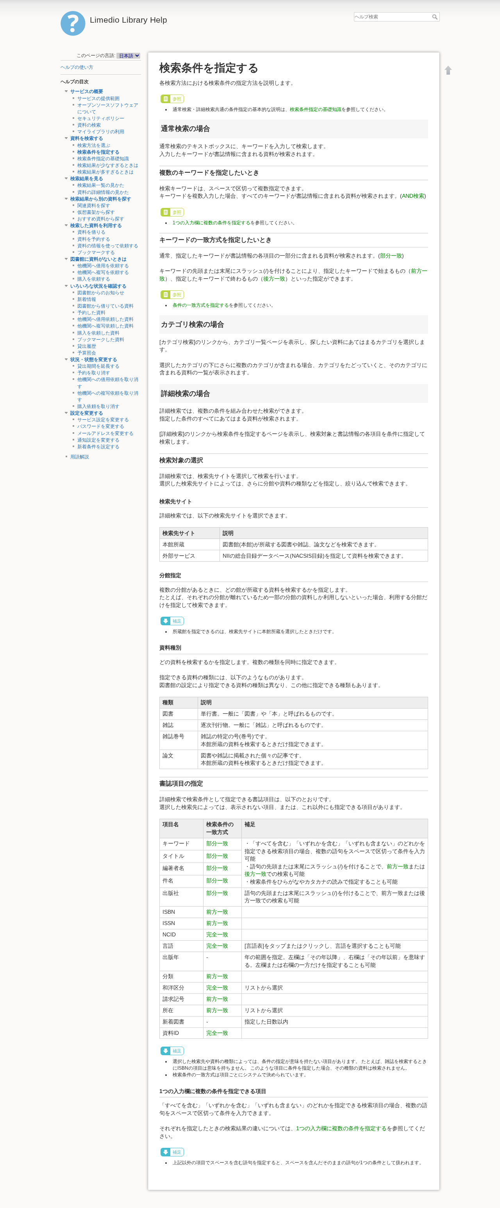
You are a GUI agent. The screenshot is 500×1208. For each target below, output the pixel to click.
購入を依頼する (93, 279)
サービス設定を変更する (103, 419)
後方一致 (274, 279)
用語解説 (79, 457)
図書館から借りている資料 (105, 306)
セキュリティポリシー (100, 118)
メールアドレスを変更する (105, 433)
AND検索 (413, 196)
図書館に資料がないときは (98, 259)
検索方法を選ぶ (93, 145)
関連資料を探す (93, 205)
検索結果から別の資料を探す (100, 199)
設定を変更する (86, 413)
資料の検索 (89, 125)
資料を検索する (86, 138)
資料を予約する (93, 239)
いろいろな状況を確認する (98, 286)
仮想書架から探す (96, 212)
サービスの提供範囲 (98, 98)
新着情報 (86, 299)
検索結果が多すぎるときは (105, 172)
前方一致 (398, 866)
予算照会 (86, 353)
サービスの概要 (86, 91)
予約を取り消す (93, 373)
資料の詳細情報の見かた (103, 192)
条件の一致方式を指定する (201, 305)
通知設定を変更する (98, 440)
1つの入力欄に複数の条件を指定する (211, 222)
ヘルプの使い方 (77, 67)
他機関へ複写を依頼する (103, 272)
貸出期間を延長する (98, 366)
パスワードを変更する (100, 426)
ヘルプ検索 (435, 17)
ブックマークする (96, 252)
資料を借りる (91, 232)
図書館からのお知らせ (100, 292)
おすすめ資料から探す (100, 219)
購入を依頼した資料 (98, 333)
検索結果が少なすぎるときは (107, 165)
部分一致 (391, 255)
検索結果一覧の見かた (100, 185)
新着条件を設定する (98, 446)
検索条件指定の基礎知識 (103, 158)
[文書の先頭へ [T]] (448, 70)
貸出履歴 (86, 346)
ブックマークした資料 (100, 339)
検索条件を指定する (98, 152)
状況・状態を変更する (93, 359)
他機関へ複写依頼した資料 (105, 326)
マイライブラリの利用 (100, 131)
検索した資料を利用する (96, 225)
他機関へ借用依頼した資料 (105, 319)
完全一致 (217, 934)
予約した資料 (91, 312)
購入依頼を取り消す (98, 406)
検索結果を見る (86, 178)
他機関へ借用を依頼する (103, 265)
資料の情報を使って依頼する (107, 246)
